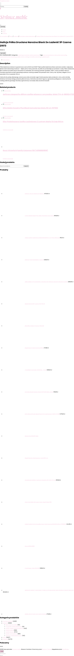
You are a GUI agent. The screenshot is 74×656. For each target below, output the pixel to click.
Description (6, 60)
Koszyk (5, 33)
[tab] (38, 60)
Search (26, 166)
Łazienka (20, 55)
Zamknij (3, 26)
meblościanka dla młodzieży (8, 57)
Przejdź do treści (4, 1)
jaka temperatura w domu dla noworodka (55, 55)
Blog (4, 31)
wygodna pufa (45, 57)
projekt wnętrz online (22, 57)
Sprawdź (3, 53)
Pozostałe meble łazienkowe (31, 55)
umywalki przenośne (35, 57)
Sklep (4, 30)
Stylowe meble (13, 16)
